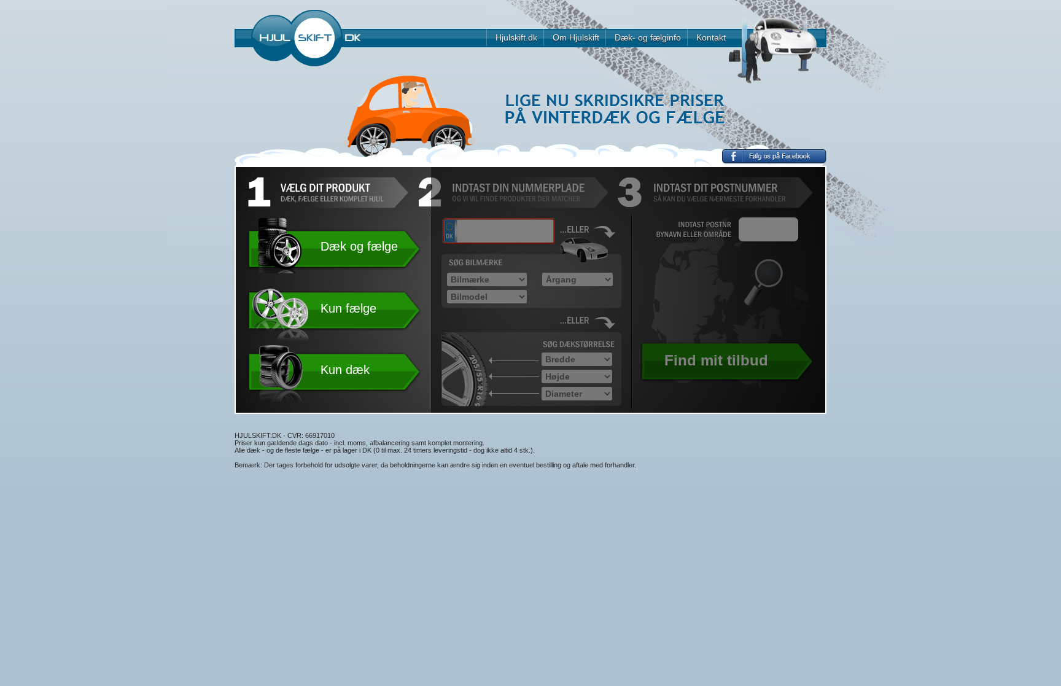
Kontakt (711, 37)
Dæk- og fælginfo (648, 37)
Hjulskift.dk (516, 37)
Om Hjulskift (576, 37)
